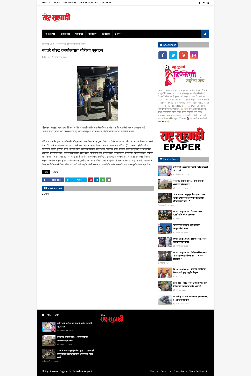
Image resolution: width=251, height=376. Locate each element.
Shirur (52, 43)
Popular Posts (170, 159)
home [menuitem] (51, 33)
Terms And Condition (88, 3)
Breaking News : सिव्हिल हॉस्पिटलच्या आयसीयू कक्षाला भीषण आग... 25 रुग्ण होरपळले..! (190, 255)
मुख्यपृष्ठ (45, 43)
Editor (47, 57)
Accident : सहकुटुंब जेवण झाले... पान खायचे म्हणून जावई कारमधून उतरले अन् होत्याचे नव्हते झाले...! (189, 197)
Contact (56, 3)
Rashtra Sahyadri (83, 371)
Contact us (166, 371)
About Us (154, 371)
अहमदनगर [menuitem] (65, 33)
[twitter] (204, 2)
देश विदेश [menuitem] (106, 33)
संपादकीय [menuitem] (92, 33)
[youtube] (183, 55)
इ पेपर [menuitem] (118, 33)
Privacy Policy (69, 3)
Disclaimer (106, 3)
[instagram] (207, 2)
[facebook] (199, 2)
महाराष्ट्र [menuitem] (79, 33)
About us (46, 3)
